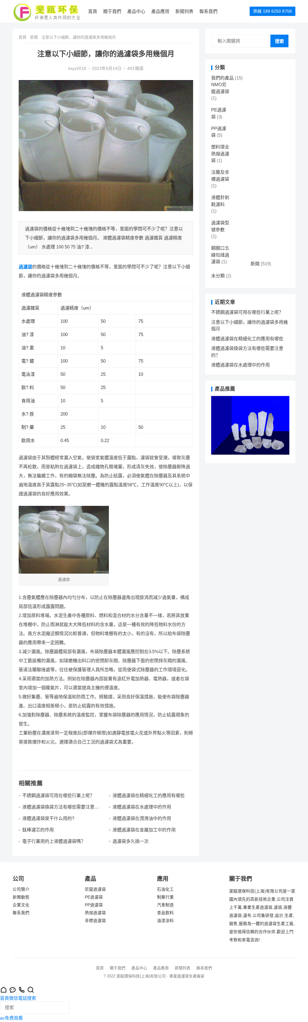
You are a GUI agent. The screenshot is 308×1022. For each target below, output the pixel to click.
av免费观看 (11, 1017)
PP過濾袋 (94, 905)
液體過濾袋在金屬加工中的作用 (144, 829)
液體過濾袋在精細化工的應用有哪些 (148, 795)
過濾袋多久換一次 (130, 841)
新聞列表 (184, 11)
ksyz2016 (77, 68)
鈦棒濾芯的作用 (38, 829)
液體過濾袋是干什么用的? (48, 818)
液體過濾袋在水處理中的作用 (141, 806)
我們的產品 (222, 77)
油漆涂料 (165, 920)
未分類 (218, 275)
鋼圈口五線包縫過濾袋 (220, 254)
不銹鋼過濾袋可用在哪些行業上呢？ (58, 795)
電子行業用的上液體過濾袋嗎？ (53, 841)
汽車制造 (165, 905)
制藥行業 (165, 897)
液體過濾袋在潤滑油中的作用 (141, 818)
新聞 (34, 37)
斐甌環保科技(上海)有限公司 (141, 976)
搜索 (279, 41)
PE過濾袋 (94, 897)
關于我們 (112, 11)
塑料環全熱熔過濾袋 (220, 153)
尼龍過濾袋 (95, 889)
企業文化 (21, 905)
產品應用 (160, 11)
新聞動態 (21, 897)
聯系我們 (208, 11)
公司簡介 (21, 889)
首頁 (92, 11)
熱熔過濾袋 (95, 913)
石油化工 (165, 889)
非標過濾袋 (95, 920)
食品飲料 (165, 913)
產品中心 (136, 11)
